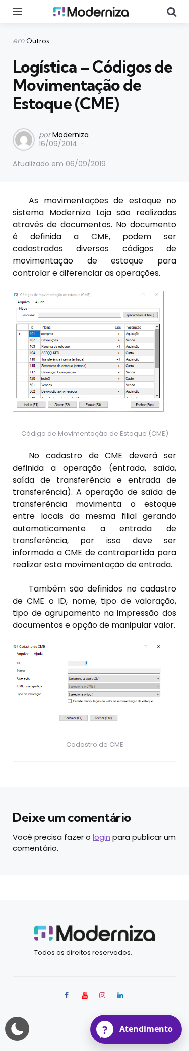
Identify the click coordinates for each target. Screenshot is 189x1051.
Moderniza (70, 134)
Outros (37, 40)
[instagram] (103, 995)
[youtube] (85, 995)
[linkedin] (120, 995)
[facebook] (67, 995)
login (101, 837)
